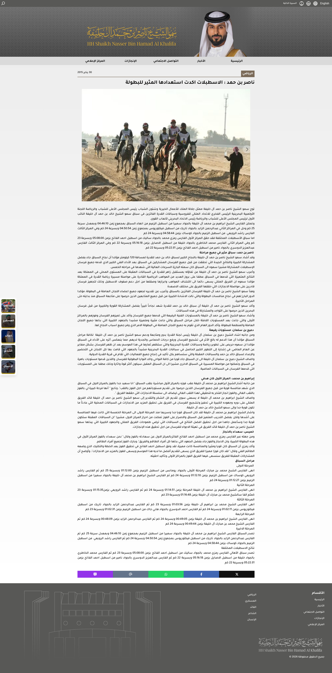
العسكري (250, 601)
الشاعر (252, 613)
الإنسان (251, 620)
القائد (253, 607)
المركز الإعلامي (316, 624)
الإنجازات (319, 618)
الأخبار (321, 606)
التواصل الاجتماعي (313, 612)
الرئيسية (319, 599)
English (324, 3)
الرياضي (251, 595)
